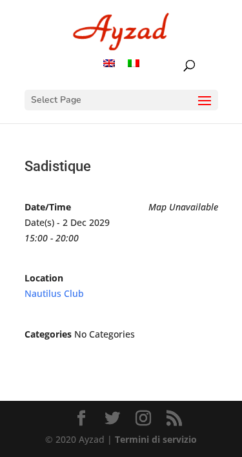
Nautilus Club (54, 293)
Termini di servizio (156, 439)
